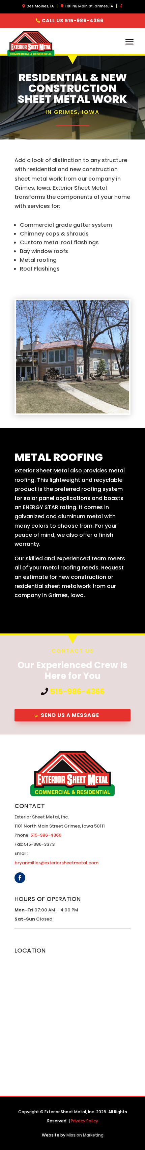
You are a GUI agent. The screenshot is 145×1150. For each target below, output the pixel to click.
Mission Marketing (85, 1135)
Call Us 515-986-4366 (73, 20)
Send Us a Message (70, 715)
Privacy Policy (84, 1121)
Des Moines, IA (40, 6)
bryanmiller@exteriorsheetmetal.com (56, 863)
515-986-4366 (77, 691)
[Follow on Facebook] (19, 877)
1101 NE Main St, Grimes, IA (89, 6)
